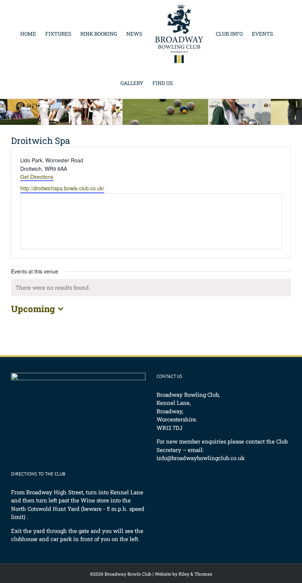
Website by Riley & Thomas (183, 574)
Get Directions (36, 176)
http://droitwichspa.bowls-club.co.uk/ (62, 188)
